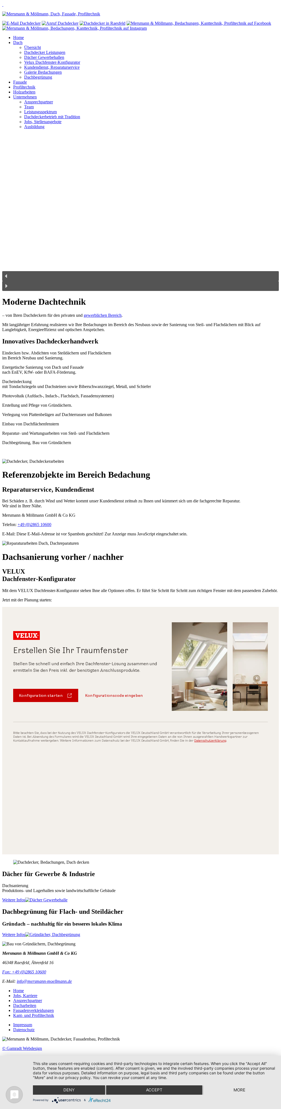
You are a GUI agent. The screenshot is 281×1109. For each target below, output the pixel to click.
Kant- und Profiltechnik (33, 1015)
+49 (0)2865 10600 (34, 524)
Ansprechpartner (27, 1000)
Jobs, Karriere (25, 995)
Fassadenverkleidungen (33, 1010)
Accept (154, 1090)
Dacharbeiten (24, 1005)
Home (18, 990)
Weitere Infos (13, 900)
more (239, 1090)
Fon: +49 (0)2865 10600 (24, 972)
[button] (140, 276)
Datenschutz (24, 1029)
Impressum (22, 1024)
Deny (69, 1090)
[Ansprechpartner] (102, 23)
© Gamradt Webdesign (22, 1048)
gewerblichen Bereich (103, 315)
